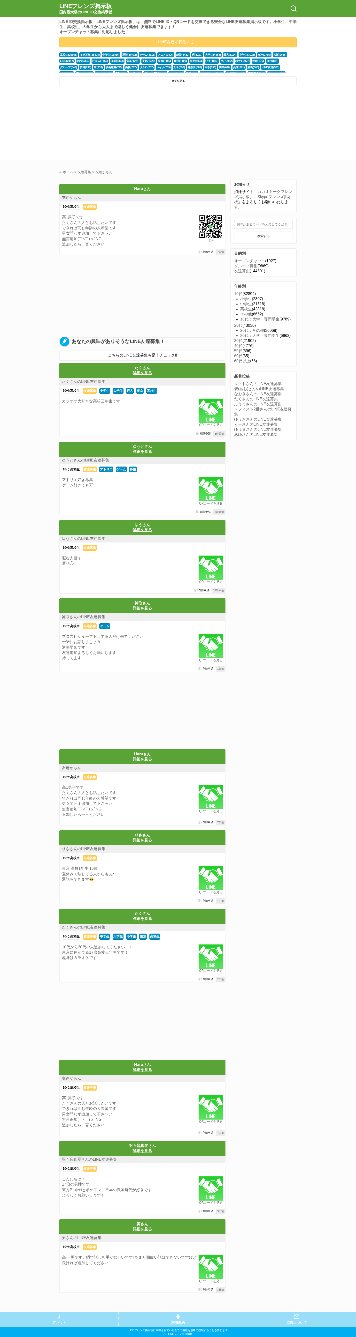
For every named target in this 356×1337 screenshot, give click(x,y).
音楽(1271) (132, 60)
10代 (238, 294)
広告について (296, 1322)
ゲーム (121, 469)
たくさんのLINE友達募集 (83, 381)
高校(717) (131, 67)
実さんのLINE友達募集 (81, 1238)
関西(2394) (83, 60)
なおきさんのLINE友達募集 (258, 394)
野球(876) (258, 60)
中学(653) (210, 67)
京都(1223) (148, 60)
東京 (140, 391)
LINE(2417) (67, 60)
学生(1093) (196, 60)
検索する (263, 236)
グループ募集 (245, 266)
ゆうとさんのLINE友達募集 (85, 460)
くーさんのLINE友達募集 (256, 424)
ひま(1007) (211, 60)
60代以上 (242, 361)
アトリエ (106, 469)
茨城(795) (85, 67)
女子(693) (179, 67)
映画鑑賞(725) (114, 67)
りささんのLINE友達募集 (83, 849)
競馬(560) (253, 67)
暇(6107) (197, 54)
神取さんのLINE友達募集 (83, 617)
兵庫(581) (239, 67)
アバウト (59, 1322)
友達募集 (90, 206)
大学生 (118, 391)
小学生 (131, 936)
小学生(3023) (247, 54)
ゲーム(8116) (147, 54)
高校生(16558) (68, 54)
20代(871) (273, 60)
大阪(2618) (279, 54)
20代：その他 (252, 330)
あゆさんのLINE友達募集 (256, 434)
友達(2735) (264, 54)
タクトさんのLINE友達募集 (258, 384)
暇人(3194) (230, 54)
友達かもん (71, 197)
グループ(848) (68, 67)
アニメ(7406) (166, 54)
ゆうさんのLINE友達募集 (83, 538)
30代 (238, 341)
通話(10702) (129, 54)
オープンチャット (249, 261)
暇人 (130, 391)
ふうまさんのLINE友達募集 (258, 404)
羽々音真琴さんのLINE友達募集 (89, 1159)
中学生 (104, 391)
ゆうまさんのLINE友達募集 (258, 429)
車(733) (98, 67)
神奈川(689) (195, 67)
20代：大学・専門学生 (259, 336)
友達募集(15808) (90, 54)
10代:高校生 (71, 206)
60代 (238, 356)
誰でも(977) (242, 60)
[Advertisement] (118, 124)
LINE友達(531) (270, 67)
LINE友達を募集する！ (178, 42)
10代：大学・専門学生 (259, 319)
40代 (238, 346)
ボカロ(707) (146, 67)
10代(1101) (180, 60)
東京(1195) (164, 60)
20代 (238, 325)
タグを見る (178, 80)
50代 (238, 351)
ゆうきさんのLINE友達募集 (258, 419)
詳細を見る (142, 373)
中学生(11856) (111, 54)
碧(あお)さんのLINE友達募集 (259, 389)
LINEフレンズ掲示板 (85, 8)
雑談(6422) (182, 54)
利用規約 (178, 1322)
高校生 (151, 391)
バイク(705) (163, 67)
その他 (246, 314)
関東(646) (225, 67)
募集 (133, 469)
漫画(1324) (117, 60)
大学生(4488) (213, 54)
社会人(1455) (100, 60)
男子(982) (227, 60)
